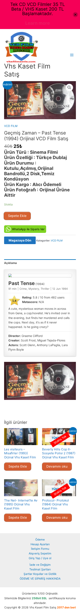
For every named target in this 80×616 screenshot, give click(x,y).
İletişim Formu (40, 548)
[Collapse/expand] (75, 14)
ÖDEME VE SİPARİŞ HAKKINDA (40, 578)
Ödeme (40, 539)
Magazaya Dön (20, 240)
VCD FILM (10, 126)
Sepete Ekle (17, 216)
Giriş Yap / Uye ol (40, 558)
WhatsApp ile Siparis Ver (28, 229)
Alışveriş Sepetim (40, 553)
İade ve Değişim (40, 564)
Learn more (37, 23)
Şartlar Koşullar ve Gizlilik (40, 574)
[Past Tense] (40, 275)
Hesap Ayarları (40, 544)
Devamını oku (56, 466)
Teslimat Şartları (40, 569)
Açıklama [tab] (10, 263)
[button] (69, 87)
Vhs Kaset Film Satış (27, 70)
